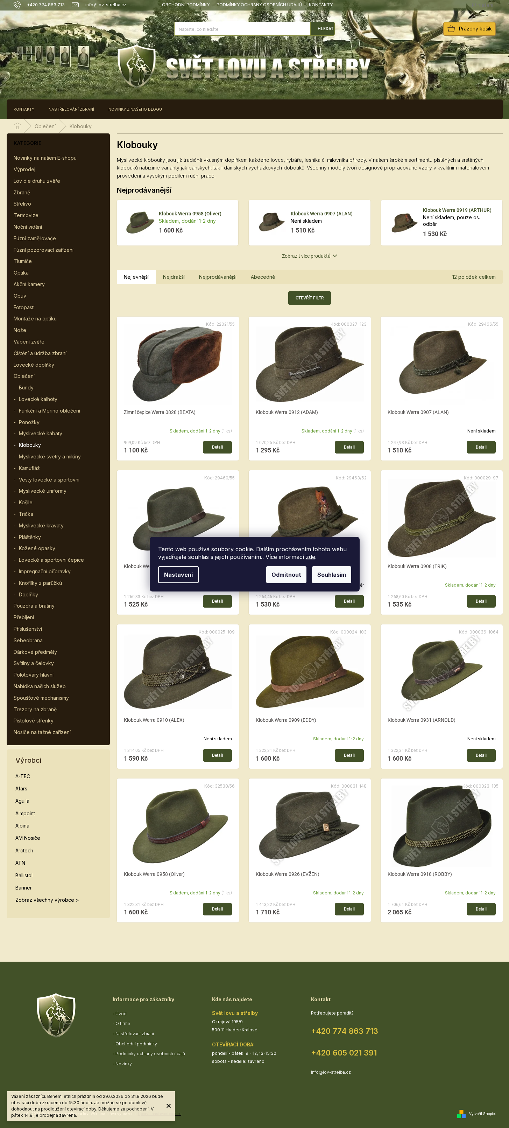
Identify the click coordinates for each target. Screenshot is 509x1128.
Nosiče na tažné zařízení (42, 732)
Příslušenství (28, 629)
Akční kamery (29, 284)
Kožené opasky (37, 548)
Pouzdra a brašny (34, 606)
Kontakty (321, 4)
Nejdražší (174, 277)
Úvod (121, 1013)
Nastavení (178, 574)
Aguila (22, 801)
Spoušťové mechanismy (41, 698)
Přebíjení (24, 617)
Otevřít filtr (310, 298)
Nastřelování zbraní (134, 1033)
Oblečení (24, 376)
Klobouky (30, 445)
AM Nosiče (27, 838)
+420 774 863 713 (344, 1031)
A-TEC (22, 776)
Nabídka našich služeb (40, 686)
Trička (26, 514)
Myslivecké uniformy (42, 491)
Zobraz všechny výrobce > (47, 900)
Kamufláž (29, 468)
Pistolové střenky (34, 721)
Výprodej (24, 169)
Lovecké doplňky (34, 365)
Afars (21, 788)
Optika (21, 273)
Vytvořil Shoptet (482, 1113)
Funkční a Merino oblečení (49, 411)
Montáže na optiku (35, 318)
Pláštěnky (30, 537)
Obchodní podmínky (186, 4)
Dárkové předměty (35, 652)
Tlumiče (23, 261)
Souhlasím (331, 574)
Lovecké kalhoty (38, 399)
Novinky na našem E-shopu (45, 158)
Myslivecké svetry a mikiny (50, 456)
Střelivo (22, 204)
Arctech (24, 850)
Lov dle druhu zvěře (37, 181)
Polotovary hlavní (34, 675)
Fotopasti (24, 307)
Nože (20, 330)
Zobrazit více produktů (306, 256)
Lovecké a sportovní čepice (51, 560)
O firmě (122, 1023)
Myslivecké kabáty (40, 433)
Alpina (22, 826)
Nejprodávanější (217, 277)
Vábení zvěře (29, 342)
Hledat (325, 28)
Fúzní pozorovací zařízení (43, 250)
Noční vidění (28, 227)
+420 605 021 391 (344, 1052)
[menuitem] (24, 109)
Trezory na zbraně (35, 709)
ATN (20, 863)
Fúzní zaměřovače (35, 238)
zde (310, 556)
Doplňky (28, 594)
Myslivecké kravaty (41, 525)
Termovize (26, 215)
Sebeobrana (28, 640)
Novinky (123, 1063)
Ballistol (24, 875)
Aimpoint (25, 813)
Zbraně (22, 192)
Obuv (20, 296)
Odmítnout (286, 574)
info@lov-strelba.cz (331, 1072)
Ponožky (29, 422)
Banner (23, 888)
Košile (26, 502)
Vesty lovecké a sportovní (49, 480)
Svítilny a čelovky (34, 663)
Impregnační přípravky (45, 571)
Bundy (26, 387)
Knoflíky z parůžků (40, 583)
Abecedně (263, 277)
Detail (217, 447)
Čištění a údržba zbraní (40, 353)
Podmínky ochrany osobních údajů (259, 4)
